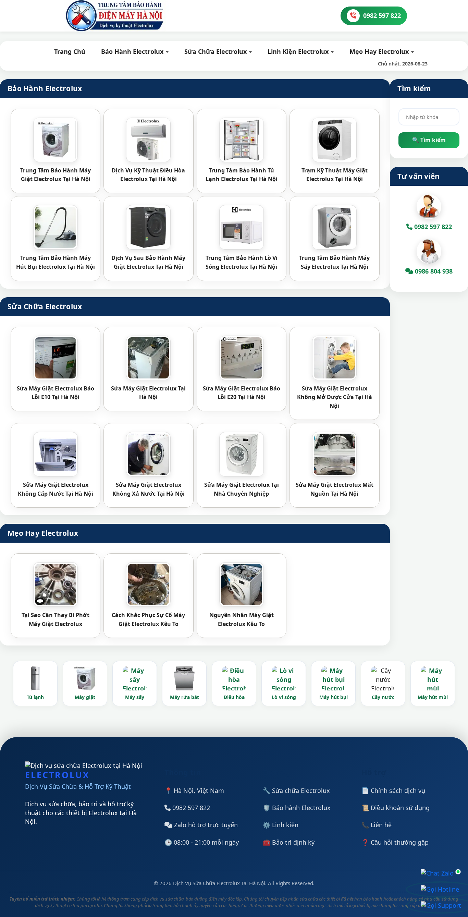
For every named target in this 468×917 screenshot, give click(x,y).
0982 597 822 (190, 808)
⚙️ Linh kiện (280, 825)
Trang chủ (69, 51)
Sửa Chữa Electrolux (216, 51)
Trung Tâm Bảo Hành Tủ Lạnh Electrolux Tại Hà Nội (242, 175)
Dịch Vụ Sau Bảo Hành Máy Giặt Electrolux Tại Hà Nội (148, 262)
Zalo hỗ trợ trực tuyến (205, 825)
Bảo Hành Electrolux (133, 51)
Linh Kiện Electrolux (299, 51)
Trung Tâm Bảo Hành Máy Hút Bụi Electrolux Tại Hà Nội (55, 262)
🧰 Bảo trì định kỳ (289, 842)
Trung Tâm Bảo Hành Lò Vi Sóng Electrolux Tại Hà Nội (242, 262)
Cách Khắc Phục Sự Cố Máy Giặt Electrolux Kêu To (148, 619)
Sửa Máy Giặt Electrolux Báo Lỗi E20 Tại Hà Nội (241, 393)
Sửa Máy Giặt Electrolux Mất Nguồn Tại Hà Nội (334, 489)
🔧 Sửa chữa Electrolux (296, 790)
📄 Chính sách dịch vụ (393, 790)
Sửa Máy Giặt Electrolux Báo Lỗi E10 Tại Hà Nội (55, 393)
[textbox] (428, 116)
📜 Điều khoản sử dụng (395, 808)
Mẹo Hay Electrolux (379, 51)
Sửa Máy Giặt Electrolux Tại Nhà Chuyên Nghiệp (241, 489)
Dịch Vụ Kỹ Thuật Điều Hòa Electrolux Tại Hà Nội (148, 175)
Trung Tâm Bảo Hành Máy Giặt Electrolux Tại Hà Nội (55, 175)
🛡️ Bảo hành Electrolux (297, 808)
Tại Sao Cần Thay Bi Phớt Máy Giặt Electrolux (55, 619)
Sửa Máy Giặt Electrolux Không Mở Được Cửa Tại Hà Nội (334, 397)
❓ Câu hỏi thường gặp (395, 842)
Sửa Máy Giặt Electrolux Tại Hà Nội (148, 393)
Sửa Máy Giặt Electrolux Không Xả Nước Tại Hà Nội (148, 489)
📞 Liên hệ (376, 825)
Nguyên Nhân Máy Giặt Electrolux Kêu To (241, 619)
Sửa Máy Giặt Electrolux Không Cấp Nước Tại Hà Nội (55, 489)
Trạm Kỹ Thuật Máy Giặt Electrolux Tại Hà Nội (334, 175)
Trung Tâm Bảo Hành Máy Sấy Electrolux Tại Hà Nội (334, 262)
